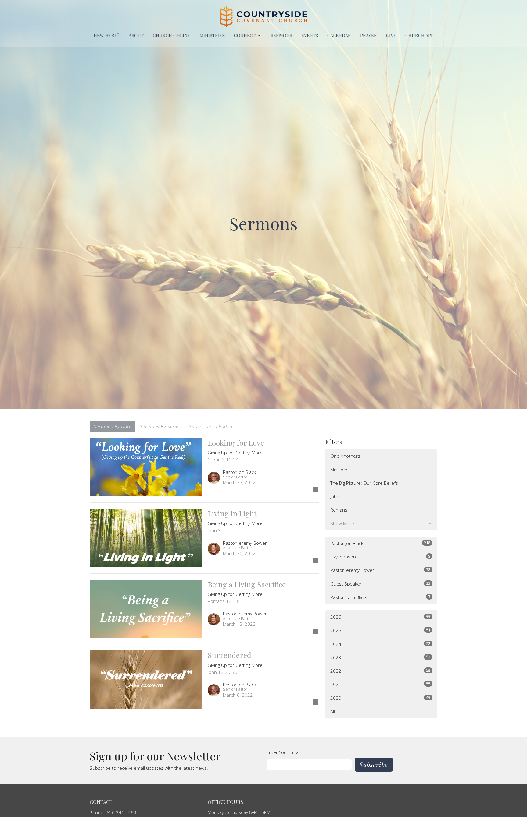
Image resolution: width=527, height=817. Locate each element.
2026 (380, 617)
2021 (380, 684)
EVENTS (309, 35)
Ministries (212, 35)
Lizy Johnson (380, 556)
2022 (380, 670)
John (334, 496)
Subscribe (374, 764)
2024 (380, 644)
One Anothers (345, 456)
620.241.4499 (121, 812)
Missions (339, 470)
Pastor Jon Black (380, 543)
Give (391, 35)
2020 (380, 698)
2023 (380, 657)
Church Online (171, 35)
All (332, 711)
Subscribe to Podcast (212, 426)
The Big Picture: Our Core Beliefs (364, 483)
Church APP (419, 35)
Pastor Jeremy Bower (380, 570)
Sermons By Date (112, 426)
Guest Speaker (380, 583)
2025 (380, 630)
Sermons (281, 35)
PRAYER (368, 35)
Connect (245, 35)
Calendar (339, 35)
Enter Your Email (283, 752)
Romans (338, 510)
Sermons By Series (160, 426)
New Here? (107, 35)
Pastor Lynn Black (380, 597)
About (136, 35)
